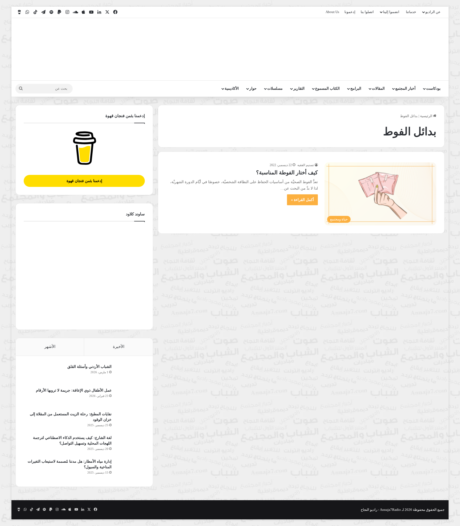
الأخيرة (118, 346)
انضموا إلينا (391, 12)
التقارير (299, 89)
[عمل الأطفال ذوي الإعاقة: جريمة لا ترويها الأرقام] (130, 398)
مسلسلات (275, 89)
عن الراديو (433, 12)
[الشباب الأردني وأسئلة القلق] (130, 374)
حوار (253, 89)
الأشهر (49, 346)
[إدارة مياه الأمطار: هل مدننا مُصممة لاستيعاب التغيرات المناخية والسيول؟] (130, 469)
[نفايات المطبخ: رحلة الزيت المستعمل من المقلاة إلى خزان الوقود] (130, 421)
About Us (332, 12)
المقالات (378, 89)
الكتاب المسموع (327, 89)
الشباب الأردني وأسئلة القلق (89, 367)
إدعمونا (349, 12)
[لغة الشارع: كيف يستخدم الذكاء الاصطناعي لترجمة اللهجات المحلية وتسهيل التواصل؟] (130, 445)
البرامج (355, 89)
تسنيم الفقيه (305, 165)
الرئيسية (426, 116)
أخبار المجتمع (405, 89)
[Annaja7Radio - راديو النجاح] (414, 49)
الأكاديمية (232, 89)
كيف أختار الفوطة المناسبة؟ (287, 172)
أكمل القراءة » (302, 200)
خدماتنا (411, 12)
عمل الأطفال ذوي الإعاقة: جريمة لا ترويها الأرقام (73, 390)
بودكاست (433, 89)
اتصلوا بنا (367, 12)
